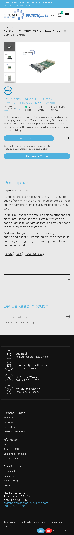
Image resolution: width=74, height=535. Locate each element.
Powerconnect (34, 253)
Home (7, 27)
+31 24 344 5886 (21, 5)
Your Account (11, 458)
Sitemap (8, 485)
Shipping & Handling (15, 453)
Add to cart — (29, 138)
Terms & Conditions (14, 431)
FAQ (6, 444)
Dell (19, 253)
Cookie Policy (11, 471)
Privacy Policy (11, 480)
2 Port (9, 253)
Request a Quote (37, 156)
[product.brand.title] (37, 90)
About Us (9, 417)
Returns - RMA (11, 449)
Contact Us (10, 427)
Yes (41, 530)
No (48, 530)
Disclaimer (9, 476)
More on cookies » (62, 530)
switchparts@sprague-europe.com (33, 2)
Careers (8, 422)
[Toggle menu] (66, 14)
